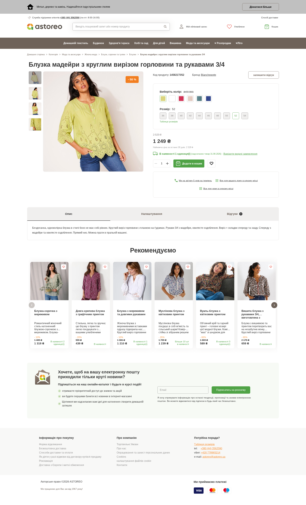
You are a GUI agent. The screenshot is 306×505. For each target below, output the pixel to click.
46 (208, 115)
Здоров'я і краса (119, 43)
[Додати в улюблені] (211, 163)
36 (163, 115)
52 (235, 115)
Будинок (98, 43)
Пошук (162, 26)
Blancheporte (208, 75)
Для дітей (159, 43)
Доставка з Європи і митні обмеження (61, 465)
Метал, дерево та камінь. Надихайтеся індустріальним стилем (73, 6)
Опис (68, 213)
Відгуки (234, 213)
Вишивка (175, 43)
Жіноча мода (91, 54)
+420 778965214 (210, 452)
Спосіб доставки (269, 17)
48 (217, 115)
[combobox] (114, 26)
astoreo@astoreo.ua (213, 456)
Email (163, 390)
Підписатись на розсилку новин (231, 391)
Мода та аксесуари (198, 43)
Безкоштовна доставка (52, 448)
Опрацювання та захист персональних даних (143, 452)
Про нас (121, 448)
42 (190, 115)
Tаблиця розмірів (204, 444)
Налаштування (151, 213)
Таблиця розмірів (169, 121)
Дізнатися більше (261, 7)
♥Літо (239, 43)
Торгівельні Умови (127, 444)
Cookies (121, 456)
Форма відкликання (50, 444)
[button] (32, 305)
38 (172, 115)
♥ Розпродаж (223, 43)
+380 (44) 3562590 (70, 17)
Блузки (132, 54)
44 (199, 115)
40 (181, 115)
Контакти (122, 465)
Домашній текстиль (75, 43)
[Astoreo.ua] (46, 27)
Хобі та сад (141, 43)
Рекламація (46, 461)
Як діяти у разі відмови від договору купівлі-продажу (70, 456)
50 (226, 115)
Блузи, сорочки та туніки (113, 54)
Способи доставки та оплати (56, 452)
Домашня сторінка (36, 54)
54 (245, 115)
